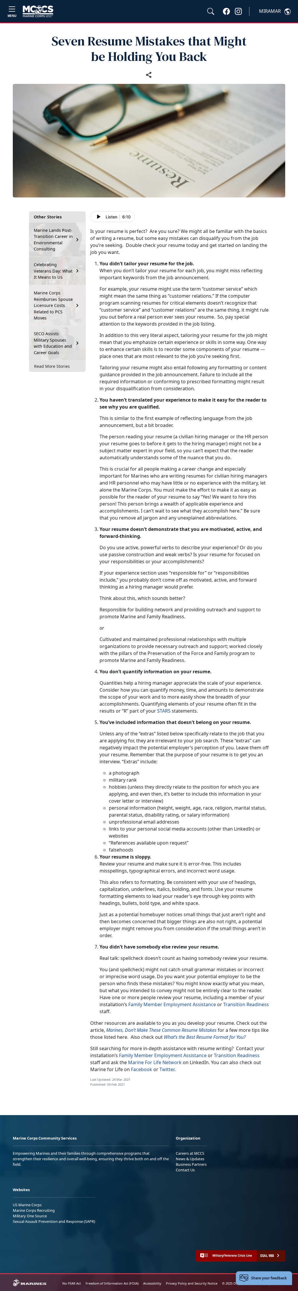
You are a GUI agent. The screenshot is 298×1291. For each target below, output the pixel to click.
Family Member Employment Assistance (172, 1004)
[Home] (38, 11)
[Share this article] (149, 74)
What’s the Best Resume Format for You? (205, 1037)
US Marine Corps (27, 1204)
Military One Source (30, 1215)
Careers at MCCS (190, 1153)
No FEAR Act (71, 1283)
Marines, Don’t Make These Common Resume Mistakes (161, 1030)
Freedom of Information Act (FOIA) (112, 1283)
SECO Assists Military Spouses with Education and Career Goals (53, 343)
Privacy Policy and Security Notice (191, 1283)
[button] (226, 11)
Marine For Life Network (155, 1062)
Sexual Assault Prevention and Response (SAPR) (54, 1221)
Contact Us (185, 1169)
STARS (164, 711)
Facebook (141, 1069)
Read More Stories (52, 366)
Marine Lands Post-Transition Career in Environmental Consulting (53, 239)
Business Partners (191, 1164)
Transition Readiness (246, 1004)
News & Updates (190, 1158)
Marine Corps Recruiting (34, 1210)
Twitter (166, 1069)
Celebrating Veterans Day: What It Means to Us (53, 271)
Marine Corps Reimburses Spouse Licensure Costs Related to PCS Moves (53, 305)
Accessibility (152, 1283)
